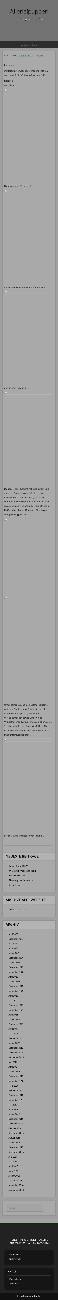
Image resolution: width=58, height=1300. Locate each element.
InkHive (37, 1296)
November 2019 (15, 1053)
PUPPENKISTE (17, 1243)
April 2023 (13, 977)
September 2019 (16, 1057)
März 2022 (13, 1001)
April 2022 (13, 996)
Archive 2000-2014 (38, 1243)
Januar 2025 (14, 953)
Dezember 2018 (15, 1076)
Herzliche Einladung (18, 876)
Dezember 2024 (15, 958)
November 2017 (15, 1100)
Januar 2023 (14, 982)
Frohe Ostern (15, 885)
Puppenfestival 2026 (18, 866)
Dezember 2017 (15, 1095)
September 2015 (16, 1152)
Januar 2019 (14, 1072)
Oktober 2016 (14, 1129)
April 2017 (13, 1110)
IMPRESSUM (15, 1255)
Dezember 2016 (15, 1119)
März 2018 (13, 1086)
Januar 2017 (14, 1114)
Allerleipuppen (29, 11)
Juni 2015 (13, 1157)
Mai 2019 (12, 1062)
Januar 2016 (14, 1143)
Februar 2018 (14, 1091)
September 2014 (16, 1190)
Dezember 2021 (15, 1005)
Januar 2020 (14, 1043)
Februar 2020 (14, 1039)
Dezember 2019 (15, 1048)
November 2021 (15, 1010)
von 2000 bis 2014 (17, 910)
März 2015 (13, 1171)
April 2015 (13, 1166)
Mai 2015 (12, 1162)
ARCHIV (43, 1240)
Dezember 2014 (15, 1181)
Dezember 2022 (15, 986)
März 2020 (13, 1034)
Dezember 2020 (15, 1024)
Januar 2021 (14, 1020)
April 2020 (13, 1029)
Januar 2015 (14, 1176)
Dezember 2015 (15, 1147)
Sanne (40, 56)
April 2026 (13, 934)
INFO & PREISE (28, 1240)
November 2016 (15, 1124)
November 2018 (15, 1081)
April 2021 (13, 1015)
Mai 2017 (12, 1105)
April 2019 (13, 1067)
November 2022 (15, 991)
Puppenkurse (15, 1279)
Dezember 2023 (15, 967)
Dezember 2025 (15, 939)
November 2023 (15, 972)
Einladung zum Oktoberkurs (22, 880)
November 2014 (15, 1185)
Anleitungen (14, 1284)
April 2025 (13, 949)
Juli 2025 (12, 944)
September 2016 (16, 1133)
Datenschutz (15, 1259)
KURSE (13, 1240)
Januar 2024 (14, 963)
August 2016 (14, 1138)
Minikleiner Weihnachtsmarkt (22, 871)
